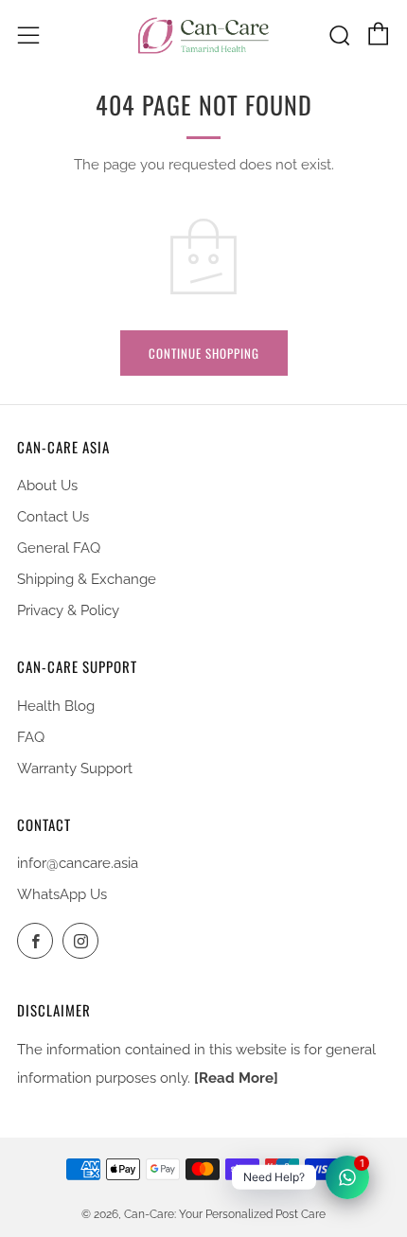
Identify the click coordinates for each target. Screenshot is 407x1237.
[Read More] (236, 1078)
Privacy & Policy (68, 610)
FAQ (30, 737)
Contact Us (53, 516)
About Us (47, 485)
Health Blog (56, 706)
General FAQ (58, 548)
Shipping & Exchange (86, 579)
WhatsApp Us (62, 894)
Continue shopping (204, 353)
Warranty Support (75, 768)
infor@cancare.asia (77, 863)
